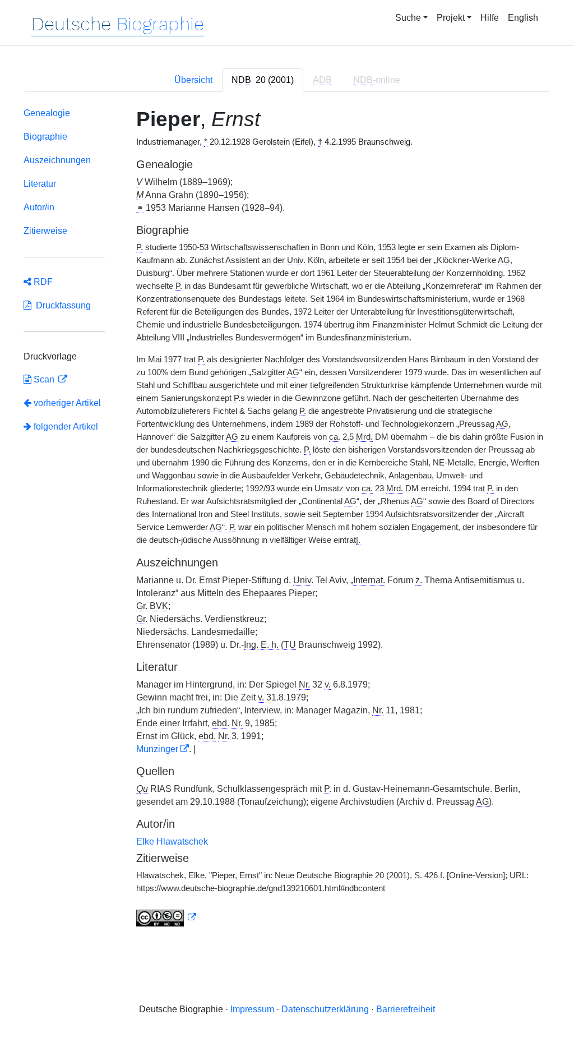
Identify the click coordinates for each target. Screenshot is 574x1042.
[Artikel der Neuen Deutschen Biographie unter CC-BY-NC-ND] (166, 917)
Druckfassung (61, 305)
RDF (42, 282)
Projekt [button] (451, 17)
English (523, 17)
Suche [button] (408, 17)
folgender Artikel (64, 426)
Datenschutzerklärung (325, 1009)
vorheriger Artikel (67, 403)
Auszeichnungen (57, 160)
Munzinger (157, 749)
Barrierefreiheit (405, 1009)
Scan (44, 379)
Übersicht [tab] (193, 80)
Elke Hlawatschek (172, 841)
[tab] (262, 80)
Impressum (252, 1009)
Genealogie (47, 113)
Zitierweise (45, 231)
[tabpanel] (287, 520)
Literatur (40, 183)
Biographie (45, 136)
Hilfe (489, 17)
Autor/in (39, 207)
